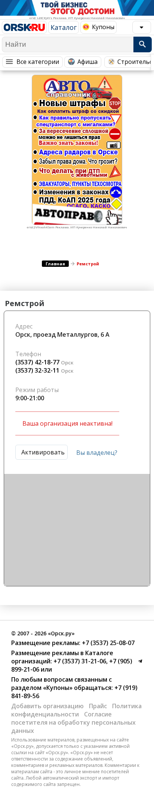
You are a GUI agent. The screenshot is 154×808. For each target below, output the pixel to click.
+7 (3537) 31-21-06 (79, 661)
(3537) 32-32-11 (37, 370)
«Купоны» (58, 688)
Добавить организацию (47, 706)
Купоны (103, 27)
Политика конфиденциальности (76, 710)
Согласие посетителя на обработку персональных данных (73, 722)
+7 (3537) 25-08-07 (107, 643)
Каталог (63, 27)
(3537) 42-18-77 (37, 362)
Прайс (98, 706)
